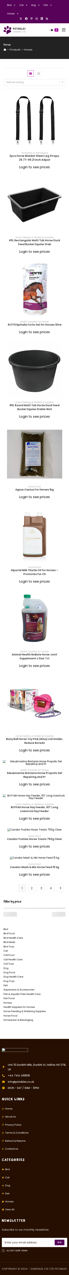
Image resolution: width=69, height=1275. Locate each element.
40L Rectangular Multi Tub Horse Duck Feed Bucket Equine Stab (34, 242)
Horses (11, 13)
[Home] (4, 49)
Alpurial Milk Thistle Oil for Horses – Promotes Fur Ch (34, 572)
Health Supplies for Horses (34, 321)
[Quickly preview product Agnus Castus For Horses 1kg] (64, 433)
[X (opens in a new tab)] (22, 18)
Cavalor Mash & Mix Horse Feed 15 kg (34, 867)
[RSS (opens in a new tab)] (46, 18)
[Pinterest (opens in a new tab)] (31, 18)
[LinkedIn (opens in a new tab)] (41, 18)
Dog (33, 5)
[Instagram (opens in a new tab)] (36, 18)
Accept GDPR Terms (17, 1250)
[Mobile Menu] (62, 29)
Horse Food (34, 486)
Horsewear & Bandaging (34, 152)
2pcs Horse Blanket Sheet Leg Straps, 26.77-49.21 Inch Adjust (34, 158)
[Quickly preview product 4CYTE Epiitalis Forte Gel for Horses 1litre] (64, 268)
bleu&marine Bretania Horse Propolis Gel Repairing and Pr (34, 775)
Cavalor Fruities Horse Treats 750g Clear (34, 839)
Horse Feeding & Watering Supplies (34, 237)
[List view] (39, 73)
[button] (64, 108)
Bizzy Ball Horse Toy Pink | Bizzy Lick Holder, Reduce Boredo (34, 741)
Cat (21, 5)
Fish (46, 5)
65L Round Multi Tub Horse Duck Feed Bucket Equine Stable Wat (34, 407)
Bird (9, 5)
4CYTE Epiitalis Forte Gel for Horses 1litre (35, 325)
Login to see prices (34, 167)
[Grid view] (30, 73)
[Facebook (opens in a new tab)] (26, 18)
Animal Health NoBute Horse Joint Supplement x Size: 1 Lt (34, 656)
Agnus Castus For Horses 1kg (34, 489)
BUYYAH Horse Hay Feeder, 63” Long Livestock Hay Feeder (34, 809)
